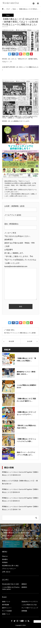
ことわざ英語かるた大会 (29, 604)
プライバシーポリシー (9, 568)
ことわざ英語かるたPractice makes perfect (10, 588)
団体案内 (5, 559)
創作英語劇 (5, 604)
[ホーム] (2, 9)
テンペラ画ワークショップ (30, 608)
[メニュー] (38, 3)
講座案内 (24, 587)
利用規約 (5, 562)
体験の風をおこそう (25, 333)
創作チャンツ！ (7, 608)
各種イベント (6, 601)
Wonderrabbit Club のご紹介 (10, 584)
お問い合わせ (6, 572)
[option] (20, 536)
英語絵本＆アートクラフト (30, 601)
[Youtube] (21, 621)
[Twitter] (15, 621)
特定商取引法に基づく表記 (10, 565)
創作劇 (34, 333)
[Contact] (26, 621)
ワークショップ (14, 333)
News (8, 15)
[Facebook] (12, 621)
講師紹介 (24, 584)
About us (5, 556)
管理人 (13, 330)
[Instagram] (17, 621)
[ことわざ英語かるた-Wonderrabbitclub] (11, 3)
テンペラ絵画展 (7, 611)
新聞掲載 (24, 611)
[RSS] (29, 621)
